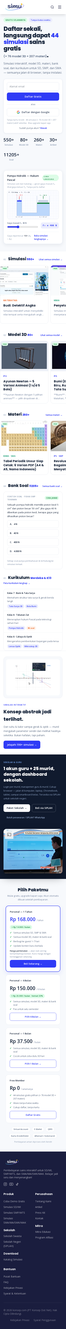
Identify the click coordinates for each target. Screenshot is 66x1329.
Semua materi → (54, 414)
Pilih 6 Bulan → (33, 1016)
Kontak (39, 1218)
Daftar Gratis (33, 96)
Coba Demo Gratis (14, 1201)
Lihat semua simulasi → (50, 259)
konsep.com (20, 1310)
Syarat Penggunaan (45, 1320)
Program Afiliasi (44, 1237)
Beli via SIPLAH (43, 808)
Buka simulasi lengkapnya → (41, 237)
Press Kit (40, 1212)
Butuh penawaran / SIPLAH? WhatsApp (26, 817)
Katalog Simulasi (13, 1259)
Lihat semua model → (51, 335)
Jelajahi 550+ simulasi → (22, 744)
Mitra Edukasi (43, 1231)
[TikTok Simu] (17, 1184)
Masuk (43, 128)
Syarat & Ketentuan (15, 1293)
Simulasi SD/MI (12, 1207)
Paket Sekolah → (17, 808)
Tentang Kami (43, 1201)
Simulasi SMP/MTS (14, 1212)
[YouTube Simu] (11, 1184)
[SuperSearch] (52, 7)
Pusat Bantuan (12, 1276)
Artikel (38, 1207)
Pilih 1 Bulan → (33, 1063)
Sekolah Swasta (12, 1236)
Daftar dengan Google (35, 112)
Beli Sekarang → (33, 963)
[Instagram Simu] (5, 1184)
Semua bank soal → (52, 486)
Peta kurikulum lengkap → (17, 583)
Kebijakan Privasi (13, 1287)
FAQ (6, 1282)
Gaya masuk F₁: (17, 223)
